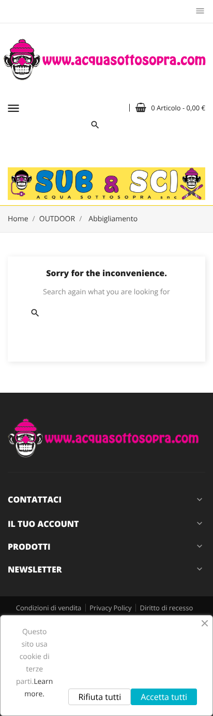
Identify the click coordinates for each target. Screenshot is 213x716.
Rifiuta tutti (99, 697)
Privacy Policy (110, 607)
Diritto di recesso (166, 607)
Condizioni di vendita (49, 607)
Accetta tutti (164, 697)
